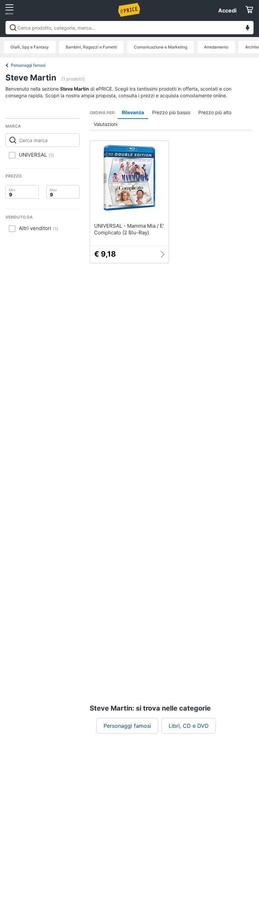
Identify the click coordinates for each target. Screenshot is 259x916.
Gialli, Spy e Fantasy (29, 47)
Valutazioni (105, 124)
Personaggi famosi (28, 65)
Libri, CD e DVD (189, 725)
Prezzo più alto (214, 112)
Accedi (227, 10)
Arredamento (216, 47)
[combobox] (129, 27)
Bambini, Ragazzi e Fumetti (91, 47)
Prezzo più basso (171, 112)
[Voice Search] (247, 28)
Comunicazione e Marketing (160, 47)
